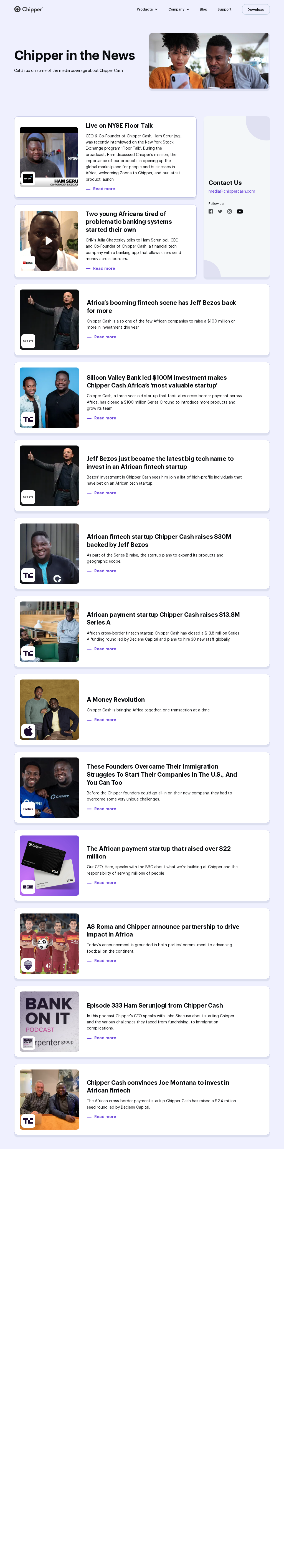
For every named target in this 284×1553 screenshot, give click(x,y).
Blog (203, 9)
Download (255, 9)
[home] (28, 9)
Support (224, 9)
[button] (147, 9)
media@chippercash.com (232, 191)
